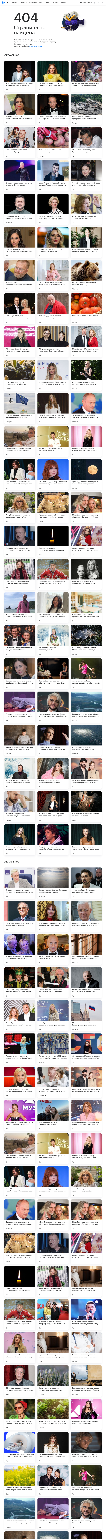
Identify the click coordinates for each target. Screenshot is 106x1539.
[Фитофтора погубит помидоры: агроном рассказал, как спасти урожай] (86, 308)
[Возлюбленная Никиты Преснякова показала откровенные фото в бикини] (53, 1314)
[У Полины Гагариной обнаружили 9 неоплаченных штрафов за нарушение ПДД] (86, 939)
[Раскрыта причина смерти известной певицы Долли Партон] (19, 1248)
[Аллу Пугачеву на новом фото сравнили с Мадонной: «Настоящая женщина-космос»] (19, 507)
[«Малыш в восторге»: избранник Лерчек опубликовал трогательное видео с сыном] (19, 939)
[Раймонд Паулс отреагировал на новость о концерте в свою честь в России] (86, 1115)
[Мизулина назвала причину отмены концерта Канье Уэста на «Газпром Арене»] (86, 441)
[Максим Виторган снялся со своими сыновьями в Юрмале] (19, 773)
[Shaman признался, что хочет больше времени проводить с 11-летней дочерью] (19, 1082)
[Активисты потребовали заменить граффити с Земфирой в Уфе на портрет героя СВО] (86, 673)
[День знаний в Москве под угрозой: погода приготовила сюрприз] (86, 375)
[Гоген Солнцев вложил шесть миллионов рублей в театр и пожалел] (53, 1181)
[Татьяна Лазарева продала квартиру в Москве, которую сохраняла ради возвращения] (53, 209)
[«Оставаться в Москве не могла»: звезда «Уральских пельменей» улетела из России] (86, 1248)
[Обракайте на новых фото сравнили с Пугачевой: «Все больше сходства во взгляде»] (86, 574)
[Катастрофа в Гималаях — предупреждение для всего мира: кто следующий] (86, 109)
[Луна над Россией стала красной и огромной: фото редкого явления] (86, 474)
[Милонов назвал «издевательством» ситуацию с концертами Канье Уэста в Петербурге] (19, 275)
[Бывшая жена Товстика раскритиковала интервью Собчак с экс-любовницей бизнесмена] (19, 242)
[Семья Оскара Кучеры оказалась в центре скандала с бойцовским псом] (53, 109)
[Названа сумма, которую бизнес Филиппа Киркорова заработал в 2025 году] (53, 707)
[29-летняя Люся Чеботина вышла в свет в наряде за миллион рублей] (19, 1314)
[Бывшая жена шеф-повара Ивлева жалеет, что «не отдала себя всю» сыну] (86, 1181)
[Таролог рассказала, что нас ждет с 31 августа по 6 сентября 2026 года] (86, 906)
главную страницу (36, 46)
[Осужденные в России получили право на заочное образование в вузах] (86, 1148)
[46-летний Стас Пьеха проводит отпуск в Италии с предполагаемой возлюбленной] (53, 441)
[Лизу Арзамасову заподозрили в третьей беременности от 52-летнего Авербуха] (86, 773)
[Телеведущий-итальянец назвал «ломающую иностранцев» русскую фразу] (53, 873)
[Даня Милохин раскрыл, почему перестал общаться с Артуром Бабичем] (86, 242)
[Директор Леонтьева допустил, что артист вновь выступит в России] (86, 1005)
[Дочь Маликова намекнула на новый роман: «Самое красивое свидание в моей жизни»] (19, 474)
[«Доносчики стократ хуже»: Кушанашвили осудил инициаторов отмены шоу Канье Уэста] (86, 142)
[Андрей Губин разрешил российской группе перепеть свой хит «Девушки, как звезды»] (53, 839)
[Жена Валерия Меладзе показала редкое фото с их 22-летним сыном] (86, 341)
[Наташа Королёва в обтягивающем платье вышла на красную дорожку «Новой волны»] (19, 109)
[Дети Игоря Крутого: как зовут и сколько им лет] (53, 1148)
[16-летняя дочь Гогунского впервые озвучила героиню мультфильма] (19, 839)
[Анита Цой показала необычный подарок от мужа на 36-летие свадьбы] (19, 1215)
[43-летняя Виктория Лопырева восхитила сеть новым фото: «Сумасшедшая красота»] (53, 806)
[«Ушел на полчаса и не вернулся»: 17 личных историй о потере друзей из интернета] (19, 740)
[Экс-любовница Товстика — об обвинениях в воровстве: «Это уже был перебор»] (53, 673)
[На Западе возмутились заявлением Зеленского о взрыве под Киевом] (19, 209)
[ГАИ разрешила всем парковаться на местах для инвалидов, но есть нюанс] (19, 1005)
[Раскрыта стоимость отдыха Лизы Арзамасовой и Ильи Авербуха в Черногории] (86, 1281)
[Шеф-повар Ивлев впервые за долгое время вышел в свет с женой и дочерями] (19, 972)
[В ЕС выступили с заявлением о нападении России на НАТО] (19, 408)
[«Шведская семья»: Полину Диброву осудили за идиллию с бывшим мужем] (53, 1513)
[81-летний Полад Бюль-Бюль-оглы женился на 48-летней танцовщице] (19, 1115)
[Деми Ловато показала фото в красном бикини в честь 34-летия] (53, 939)
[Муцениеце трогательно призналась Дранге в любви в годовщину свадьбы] (53, 341)
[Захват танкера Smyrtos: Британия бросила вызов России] (53, 1082)
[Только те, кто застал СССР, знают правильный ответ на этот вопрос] (53, 1248)
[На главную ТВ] (6, 2)
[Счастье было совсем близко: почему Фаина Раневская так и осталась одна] (86, 972)
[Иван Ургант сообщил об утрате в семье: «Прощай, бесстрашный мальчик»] (53, 176)
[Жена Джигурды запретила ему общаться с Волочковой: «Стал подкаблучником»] (86, 507)
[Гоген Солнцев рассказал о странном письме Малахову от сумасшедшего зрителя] (19, 1181)
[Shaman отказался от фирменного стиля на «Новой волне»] (19, 176)
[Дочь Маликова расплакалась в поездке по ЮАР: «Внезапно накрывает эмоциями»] (19, 441)
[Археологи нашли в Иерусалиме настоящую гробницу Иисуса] (53, 507)
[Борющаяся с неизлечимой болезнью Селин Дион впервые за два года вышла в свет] (53, 740)
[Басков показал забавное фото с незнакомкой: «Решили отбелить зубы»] (19, 873)
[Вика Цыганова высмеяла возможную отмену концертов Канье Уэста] (53, 1215)
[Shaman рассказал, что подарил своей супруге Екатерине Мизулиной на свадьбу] (19, 1148)
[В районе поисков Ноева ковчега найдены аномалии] (86, 806)
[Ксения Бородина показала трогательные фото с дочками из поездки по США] (86, 839)
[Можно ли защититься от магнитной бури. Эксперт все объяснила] (19, 806)
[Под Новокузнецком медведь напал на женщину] (86, 275)
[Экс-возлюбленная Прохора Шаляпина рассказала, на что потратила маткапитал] (53, 76)
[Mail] (3, 2)
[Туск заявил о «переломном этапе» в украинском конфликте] (86, 408)
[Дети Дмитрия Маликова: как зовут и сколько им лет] (86, 209)
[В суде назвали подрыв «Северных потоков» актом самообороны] (86, 740)
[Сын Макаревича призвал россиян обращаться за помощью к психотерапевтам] (19, 142)
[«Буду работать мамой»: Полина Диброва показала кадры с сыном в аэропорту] (53, 1115)
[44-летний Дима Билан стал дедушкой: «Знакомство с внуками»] (86, 1082)
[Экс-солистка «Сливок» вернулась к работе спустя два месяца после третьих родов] (19, 906)
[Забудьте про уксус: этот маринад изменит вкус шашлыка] (53, 1005)
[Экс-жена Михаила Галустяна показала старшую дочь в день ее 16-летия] (53, 607)
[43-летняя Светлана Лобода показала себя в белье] (53, 242)
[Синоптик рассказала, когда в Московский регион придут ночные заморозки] (86, 640)
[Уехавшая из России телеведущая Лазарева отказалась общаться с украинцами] (53, 640)
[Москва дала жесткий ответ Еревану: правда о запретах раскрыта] (86, 1215)
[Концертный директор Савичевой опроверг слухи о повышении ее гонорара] (53, 474)
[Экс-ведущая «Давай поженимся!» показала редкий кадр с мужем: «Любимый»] (19, 308)
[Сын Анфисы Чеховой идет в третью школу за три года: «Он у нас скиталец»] (53, 275)
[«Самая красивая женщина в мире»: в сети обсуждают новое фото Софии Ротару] (86, 541)
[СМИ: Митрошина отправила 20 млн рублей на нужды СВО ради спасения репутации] (53, 408)
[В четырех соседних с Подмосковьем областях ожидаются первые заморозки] (19, 375)
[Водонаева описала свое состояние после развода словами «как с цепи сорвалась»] (53, 773)
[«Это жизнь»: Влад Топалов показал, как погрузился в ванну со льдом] (86, 1513)
